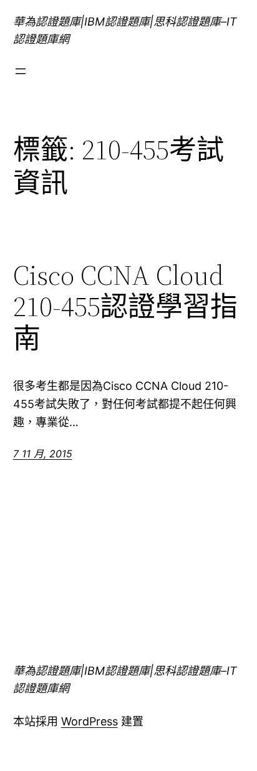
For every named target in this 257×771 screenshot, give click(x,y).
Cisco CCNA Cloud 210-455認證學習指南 (125, 307)
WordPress (89, 721)
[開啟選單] (20, 71)
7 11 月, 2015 (42, 453)
